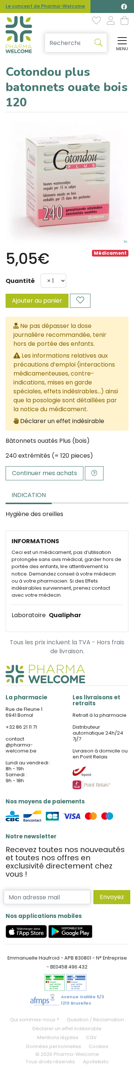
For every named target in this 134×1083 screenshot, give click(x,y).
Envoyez (112, 897)
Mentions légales (58, 1037)
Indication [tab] (29, 495)
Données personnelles (53, 1046)
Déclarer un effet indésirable (62, 421)
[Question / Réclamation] (94, 473)
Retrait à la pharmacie (100, 715)
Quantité (20, 281)
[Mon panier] (124, 21)
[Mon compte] (111, 21)
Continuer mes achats (44, 473)
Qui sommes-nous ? (34, 1019)
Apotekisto (96, 1061)
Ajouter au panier (37, 300)
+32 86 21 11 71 (21, 727)
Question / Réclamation (95, 1019)
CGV (91, 1037)
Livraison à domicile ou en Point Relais (100, 753)
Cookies (98, 1046)
